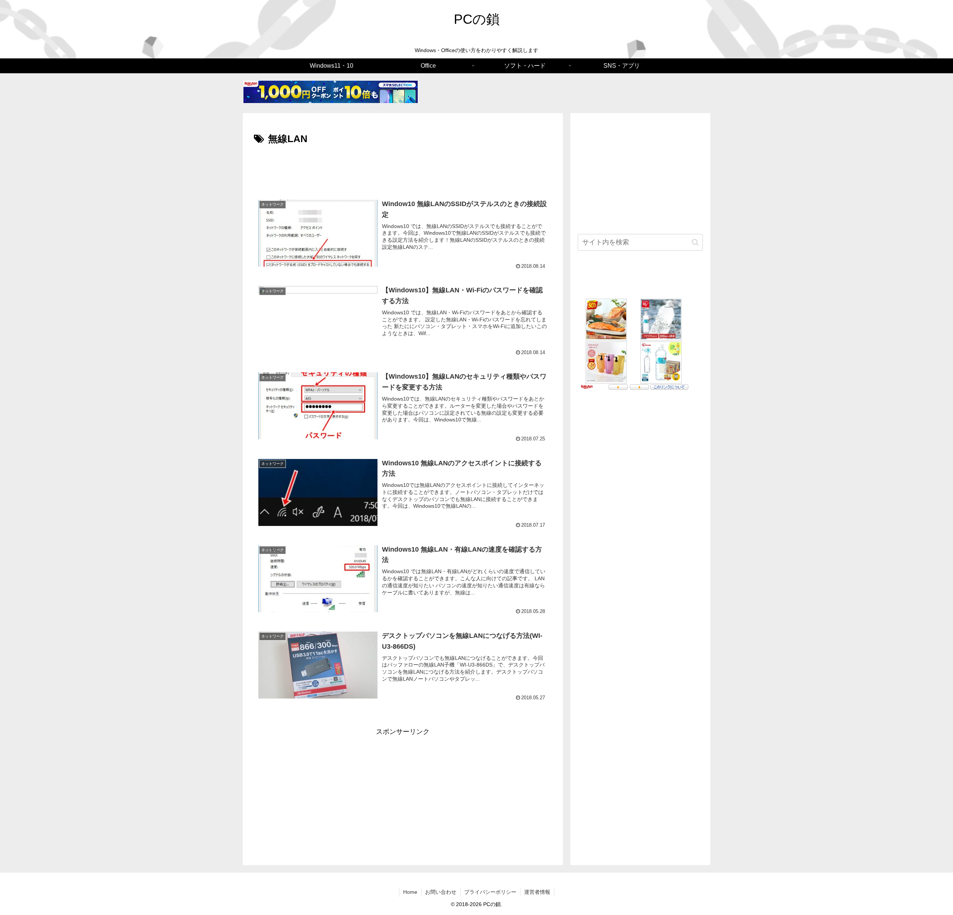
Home (410, 892)
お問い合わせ (440, 892)
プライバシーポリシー (490, 892)
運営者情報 (537, 892)
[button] (695, 242)
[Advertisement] (403, 168)
